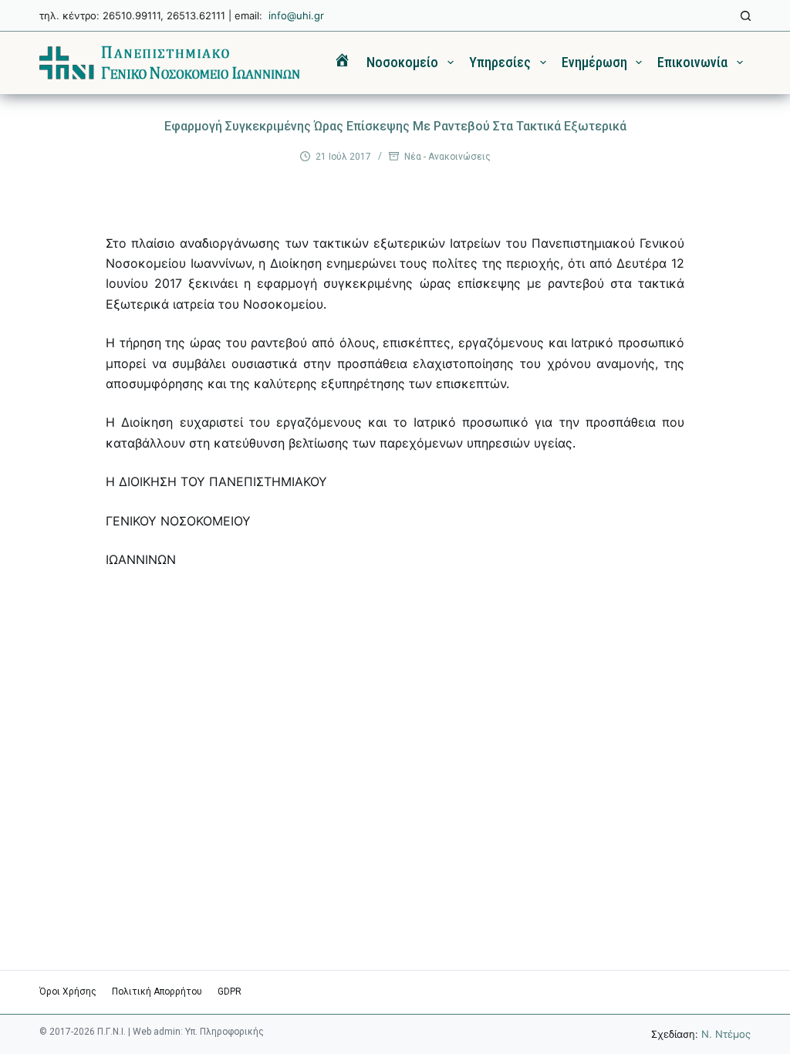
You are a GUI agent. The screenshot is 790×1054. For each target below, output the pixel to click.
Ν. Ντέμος (726, 1034)
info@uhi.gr (296, 15)
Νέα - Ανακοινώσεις (447, 156)
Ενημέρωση (594, 62)
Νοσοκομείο (402, 62)
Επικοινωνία (692, 62)
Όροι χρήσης (67, 991)
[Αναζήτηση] (746, 16)
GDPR (229, 991)
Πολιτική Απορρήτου (157, 991)
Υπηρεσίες (500, 62)
